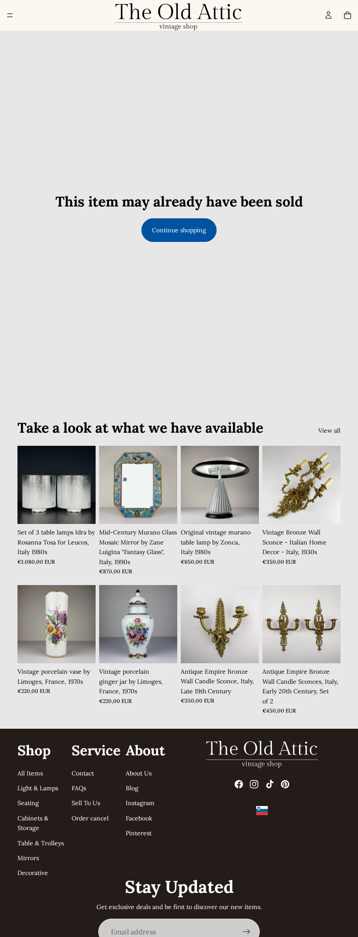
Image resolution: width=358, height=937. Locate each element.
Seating (28, 803)
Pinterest (138, 833)
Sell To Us (86, 803)
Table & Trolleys (40, 843)
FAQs (79, 788)
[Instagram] (254, 784)
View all (329, 430)
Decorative (32, 873)
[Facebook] (239, 784)
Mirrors (28, 858)
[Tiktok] (270, 784)
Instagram (140, 803)
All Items (30, 773)
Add (89, 510)
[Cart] (347, 15)
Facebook (139, 818)
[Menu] (10, 15)
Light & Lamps (37, 788)
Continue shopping (179, 230)
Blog (132, 788)
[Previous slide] (108, 485)
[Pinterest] (285, 784)
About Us (138, 773)
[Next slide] (167, 485)
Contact (83, 773)
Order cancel (90, 818)
